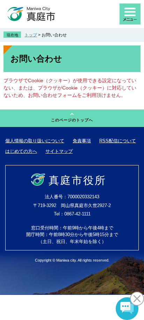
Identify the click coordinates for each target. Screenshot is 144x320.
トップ (30, 35)
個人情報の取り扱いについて (34, 140)
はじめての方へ (21, 151)
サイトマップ (59, 151)
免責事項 (82, 140)
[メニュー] (130, 13)
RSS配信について (117, 140)
